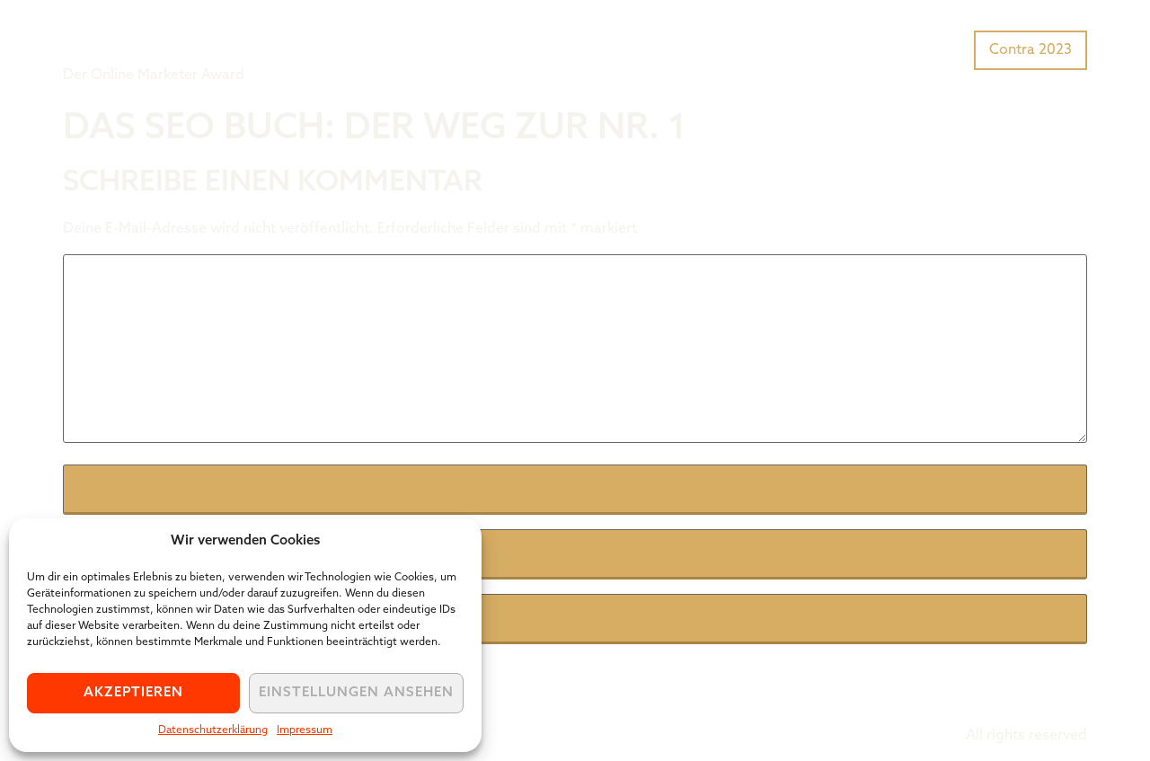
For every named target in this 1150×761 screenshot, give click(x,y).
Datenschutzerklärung (213, 730)
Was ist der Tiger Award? (776, 48)
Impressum (304, 730)
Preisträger (923, 48)
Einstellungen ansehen (356, 693)
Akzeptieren (133, 693)
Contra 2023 (1030, 50)
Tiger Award (165, 36)
